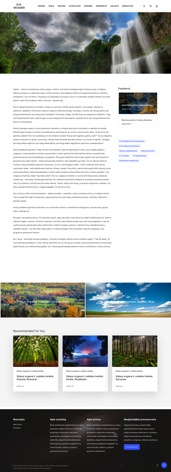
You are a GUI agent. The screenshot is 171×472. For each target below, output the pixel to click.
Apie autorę (17, 424)
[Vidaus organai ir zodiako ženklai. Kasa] (43, 300)
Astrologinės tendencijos (129, 146)
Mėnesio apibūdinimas (128, 151)
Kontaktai (17, 428)
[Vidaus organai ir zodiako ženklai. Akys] (128, 300)
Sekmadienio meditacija (129, 161)
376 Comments (92, 70)
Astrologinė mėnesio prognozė (131, 141)
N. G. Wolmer (124, 156)
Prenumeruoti (132, 447)
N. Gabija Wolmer (140, 156)
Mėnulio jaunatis (148, 151)
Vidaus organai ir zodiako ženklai (85, 46)
